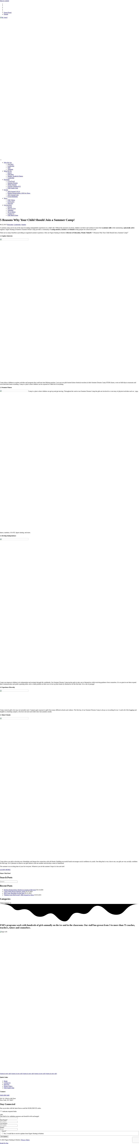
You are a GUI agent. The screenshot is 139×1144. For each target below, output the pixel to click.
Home (5, 1081)
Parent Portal (7, 12)
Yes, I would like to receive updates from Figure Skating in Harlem (24, 1133)
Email (2, 1127)
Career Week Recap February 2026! (14, 891)
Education (10, 224)
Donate (6, 14)
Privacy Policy (8, 1086)
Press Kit (6, 1084)
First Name (3, 1120)
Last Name (3, 1124)
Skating (23, 224)
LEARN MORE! (5, 869)
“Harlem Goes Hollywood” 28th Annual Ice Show (19, 895)
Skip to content (4, 1)
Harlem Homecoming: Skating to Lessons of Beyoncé (20, 890)
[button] (4, 1143)
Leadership (17, 224)
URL (1, 1114)
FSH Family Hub (9, 1088)
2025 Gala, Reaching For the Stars (14, 893)
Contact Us (7, 1083)
